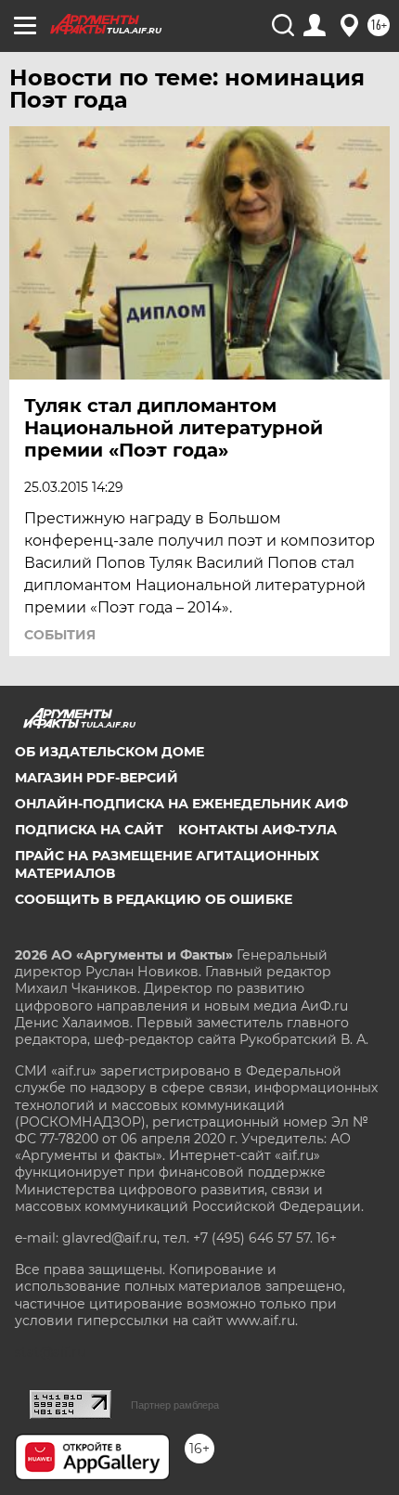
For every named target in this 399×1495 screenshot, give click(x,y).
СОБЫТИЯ (60, 634)
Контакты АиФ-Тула (257, 829)
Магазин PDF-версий (96, 777)
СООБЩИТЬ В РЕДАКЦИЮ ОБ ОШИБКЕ (153, 899)
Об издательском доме (109, 751)
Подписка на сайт (89, 829)
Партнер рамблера (175, 1405)
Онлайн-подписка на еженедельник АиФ (181, 803)
